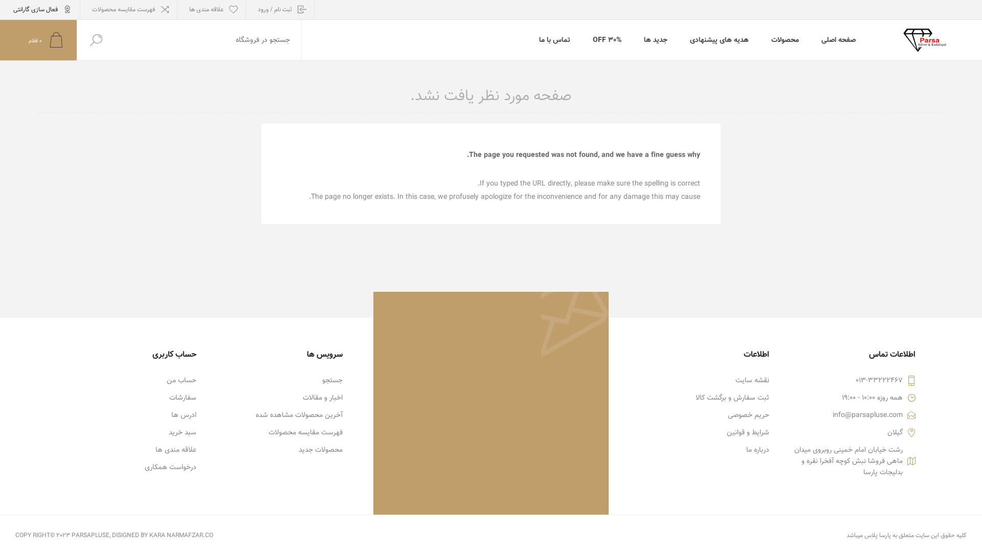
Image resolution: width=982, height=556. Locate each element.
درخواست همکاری (170, 467)
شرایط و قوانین (748, 432)
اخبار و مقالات (323, 398)
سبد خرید (182, 432)
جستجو (332, 380)
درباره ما (757, 450)
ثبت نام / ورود (275, 9)
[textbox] (208, 40)
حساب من (181, 380)
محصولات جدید (321, 450)
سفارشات (182, 398)
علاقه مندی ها (175, 450)
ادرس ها (183, 415)
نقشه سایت (752, 380)
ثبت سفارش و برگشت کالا (732, 398)
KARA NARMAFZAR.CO (181, 535)
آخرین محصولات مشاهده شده (299, 415)
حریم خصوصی (748, 415)
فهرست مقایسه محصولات (123, 9)
